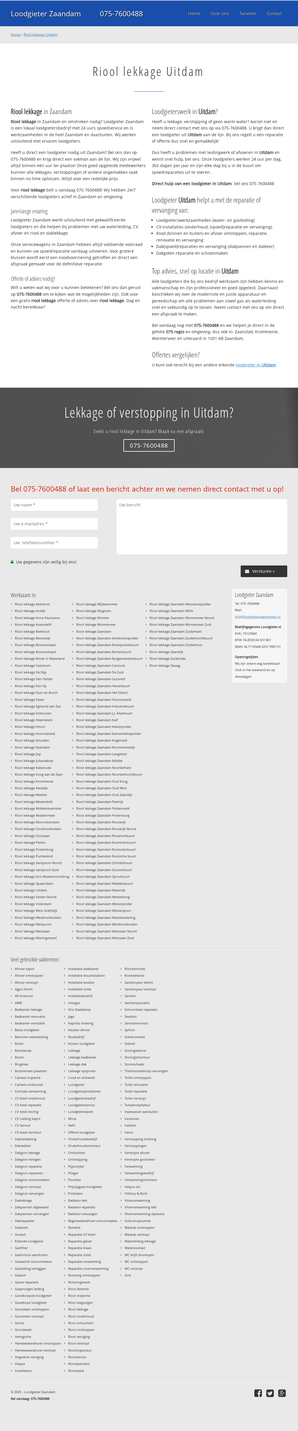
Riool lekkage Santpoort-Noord (38, 863)
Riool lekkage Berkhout (32, 631)
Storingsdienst (135, 1050)
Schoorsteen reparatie (141, 1009)
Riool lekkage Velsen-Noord (35, 897)
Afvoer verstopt (26, 982)
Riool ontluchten (80, 1323)
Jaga (71, 1016)
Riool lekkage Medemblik (34, 801)
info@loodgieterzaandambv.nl (258, 616)
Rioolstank (76, 1370)
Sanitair (130, 996)
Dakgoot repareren (29, 1173)
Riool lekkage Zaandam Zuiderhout (176, 645)
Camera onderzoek (29, 1084)
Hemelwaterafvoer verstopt (35, 1350)
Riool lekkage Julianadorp (34, 760)
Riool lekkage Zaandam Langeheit (101, 754)
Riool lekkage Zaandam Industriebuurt (105, 706)
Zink (128, 1275)
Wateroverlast (135, 1248)
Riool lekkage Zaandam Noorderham (103, 767)
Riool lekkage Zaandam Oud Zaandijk (104, 794)
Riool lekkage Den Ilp (31, 686)
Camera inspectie (27, 1077)
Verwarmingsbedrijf (139, 1173)
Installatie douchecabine (86, 975)
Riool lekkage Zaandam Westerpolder (104, 904)
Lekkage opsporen (82, 1071)
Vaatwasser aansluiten (141, 1111)
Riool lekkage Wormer (92, 618)
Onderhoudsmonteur (84, 1145)
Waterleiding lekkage (140, 1241)
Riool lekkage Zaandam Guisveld (100, 679)
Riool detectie (78, 1289)
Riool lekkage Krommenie (34, 781)
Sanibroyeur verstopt (140, 989)
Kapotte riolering (80, 1023)
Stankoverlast (135, 1037)
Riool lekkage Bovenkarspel (35, 652)
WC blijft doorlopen (139, 1255)
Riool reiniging (79, 1336)
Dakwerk (21, 1227)
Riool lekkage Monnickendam (37, 822)
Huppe (20, 1363)
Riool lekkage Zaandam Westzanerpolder (180, 604)
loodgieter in (256, 365)
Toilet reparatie (136, 1091)
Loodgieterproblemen (84, 1091)
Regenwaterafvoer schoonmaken (93, 1221)
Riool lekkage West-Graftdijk (36, 910)
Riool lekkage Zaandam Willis (171, 611)
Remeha (74, 1227)
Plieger (73, 1173)
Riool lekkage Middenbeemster (38, 808)
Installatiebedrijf (80, 996)
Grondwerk (23, 1329)
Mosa (72, 1118)
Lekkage (74, 1050)
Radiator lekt (77, 1200)
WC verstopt (134, 1268)
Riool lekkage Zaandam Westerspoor (103, 910)
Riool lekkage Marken (31, 794)
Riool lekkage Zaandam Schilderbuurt (104, 863)
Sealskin (131, 1016)
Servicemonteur (136, 1023)
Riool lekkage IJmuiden (32, 740)
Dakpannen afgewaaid (32, 1207)
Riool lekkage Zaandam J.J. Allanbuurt (104, 713)
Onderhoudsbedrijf (82, 1139)
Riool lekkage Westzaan (32, 931)
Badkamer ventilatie (30, 1023)
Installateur (23, 1370)
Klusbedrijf (76, 1037)
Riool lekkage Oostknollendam (38, 829)
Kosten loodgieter (81, 1043)
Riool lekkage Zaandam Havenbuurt (103, 686)
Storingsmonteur (137, 1057)
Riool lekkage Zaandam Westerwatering (105, 917)
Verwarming (134, 1166)
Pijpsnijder (76, 1166)
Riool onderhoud (81, 1316)
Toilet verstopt (135, 1098)
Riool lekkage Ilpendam (32, 747)
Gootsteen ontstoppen (32, 1309)
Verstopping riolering (140, 1139)
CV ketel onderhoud (30, 1098)
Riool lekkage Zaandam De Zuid (100, 672)
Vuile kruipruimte (138, 1221)
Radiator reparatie (81, 1207)
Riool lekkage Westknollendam (38, 917)
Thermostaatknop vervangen (146, 1071)
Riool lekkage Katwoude (33, 767)
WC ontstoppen (136, 1261)
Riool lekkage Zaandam (93, 631)
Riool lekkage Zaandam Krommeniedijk (105, 747)
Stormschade (134, 1064)
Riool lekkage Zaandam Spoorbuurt (103, 876)
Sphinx (130, 1030)
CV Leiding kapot (27, 1118)
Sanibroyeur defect (139, 982)
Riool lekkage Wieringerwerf (36, 938)
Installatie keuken (81, 982)
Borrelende (23, 1050)
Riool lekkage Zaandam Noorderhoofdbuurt (109, 774)
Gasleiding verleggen (30, 1268)
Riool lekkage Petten (30, 842)
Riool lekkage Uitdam (41, 34)
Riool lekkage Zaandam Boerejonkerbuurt (107, 645)
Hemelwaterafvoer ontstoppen (38, 1343)
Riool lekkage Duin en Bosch (36, 692)
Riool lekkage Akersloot (32, 604)
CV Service (22, 1125)
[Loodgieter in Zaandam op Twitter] (270, 1393)
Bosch (19, 1057)
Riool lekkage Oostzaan (32, 836)
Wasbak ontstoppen (140, 1227)
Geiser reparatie (26, 1282)
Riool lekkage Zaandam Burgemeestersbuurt (109, 658)
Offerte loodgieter (81, 1132)
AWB (18, 1003)
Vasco (129, 1132)
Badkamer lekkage (28, 1009)
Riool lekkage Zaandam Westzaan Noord (106, 931)
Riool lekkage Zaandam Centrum (100, 665)
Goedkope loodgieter (31, 1302)
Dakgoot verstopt (28, 1186)
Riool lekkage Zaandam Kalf (97, 720)
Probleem (75, 1193)
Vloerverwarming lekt (141, 1207)
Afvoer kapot (24, 969)
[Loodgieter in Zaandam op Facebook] (258, 1393)
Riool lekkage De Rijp (31, 672)
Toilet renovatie (136, 1084)
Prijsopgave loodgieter (85, 1186)
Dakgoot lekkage (27, 1152)
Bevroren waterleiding (31, 1037)
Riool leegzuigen (80, 1302)
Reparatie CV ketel (81, 1234)
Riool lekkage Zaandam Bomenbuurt (103, 652)
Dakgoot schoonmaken (32, 1180)
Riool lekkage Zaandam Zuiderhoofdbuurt (181, 638)
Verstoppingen (136, 1145)
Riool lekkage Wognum (93, 611)
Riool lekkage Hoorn (30, 726)
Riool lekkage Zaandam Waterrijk (100, 890)
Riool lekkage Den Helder (34, 679)
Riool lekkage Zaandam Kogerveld (101, 740)
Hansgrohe (23, 1336)
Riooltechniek (135, 969)
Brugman (22, 1064)
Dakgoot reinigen (28, 1159)
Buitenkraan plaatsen (31, 1071)
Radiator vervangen (82, 1214)
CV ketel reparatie (28, 1105)
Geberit (20, 1275)
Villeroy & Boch (136, 1193)
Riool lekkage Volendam (33, 904)
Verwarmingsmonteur (141, 1180)
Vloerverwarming (137, 1200)
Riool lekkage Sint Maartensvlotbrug (42, 876)
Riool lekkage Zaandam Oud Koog (101, 781)
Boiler (19, 1043)
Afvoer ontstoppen (29, 975)
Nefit (71, 1125)
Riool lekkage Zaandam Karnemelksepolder (108, 733)
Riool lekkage (78, 1309)
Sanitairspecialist (137, 1003)
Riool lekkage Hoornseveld (35, 733)
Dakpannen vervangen (32, 1214)
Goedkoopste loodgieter (33, 1295)
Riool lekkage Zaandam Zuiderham (176, 631)
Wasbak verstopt (137, 1234)
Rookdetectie (134, 975)
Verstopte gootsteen (140, 1159)
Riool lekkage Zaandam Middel (99, 760)
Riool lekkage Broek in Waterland (40, 658)
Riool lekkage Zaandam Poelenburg (103, 815)
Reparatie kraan (80, 1248)
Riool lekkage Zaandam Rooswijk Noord (106, 829)
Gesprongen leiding (29, 1289)
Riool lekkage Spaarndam (34, 883)
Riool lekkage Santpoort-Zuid (37, 870)
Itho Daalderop (79, 1009)
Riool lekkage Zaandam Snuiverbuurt (104, 870)
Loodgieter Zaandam (46, 13)
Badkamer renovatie (30, 1016)
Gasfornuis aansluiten (31, 1255)
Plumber (74, 1180)
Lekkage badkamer (82, 1057)
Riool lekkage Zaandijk (166, 652)
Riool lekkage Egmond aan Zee (38, 706)
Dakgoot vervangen (29, 1193)
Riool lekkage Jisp (28, 754)
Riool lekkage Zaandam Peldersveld (103, 808)
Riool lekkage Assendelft (33, 624)
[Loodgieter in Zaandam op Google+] (282, 1393)
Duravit (20, 1234)
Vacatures (132, 1118)
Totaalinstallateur (137, 1105)
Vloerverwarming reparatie (144, 1214)
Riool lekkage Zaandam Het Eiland (101, 692)
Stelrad (130, 1043)
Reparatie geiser (80, 1241)
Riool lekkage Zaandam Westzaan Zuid (105, 938)
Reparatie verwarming (84, 1261)
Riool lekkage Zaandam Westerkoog (103, 897)
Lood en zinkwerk (81, 1077)
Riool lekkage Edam (29, 699)
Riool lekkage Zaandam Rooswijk (101, 822)
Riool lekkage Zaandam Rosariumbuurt (105, 836)
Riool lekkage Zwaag (165, 665)
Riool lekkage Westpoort (33, 924)
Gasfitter (21, 1248)
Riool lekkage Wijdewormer (96, 604)
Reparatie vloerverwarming (88, 1268)
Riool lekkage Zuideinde (168, 658)
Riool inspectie (79, 1295)
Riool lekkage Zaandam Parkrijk (99, 801)
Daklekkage (23, 1200)
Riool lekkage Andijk (30, 611)
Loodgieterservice (81, 1105)
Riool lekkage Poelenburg (34, 849)
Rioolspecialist (79, 1363)
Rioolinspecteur (80, 1350)
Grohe (19, 1323)
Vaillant (130, 1125)
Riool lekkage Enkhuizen (33, 713)
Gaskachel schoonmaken (33, 1261)
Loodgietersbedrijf (82, 1098)
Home (16, 34)
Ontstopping (77, 1159)
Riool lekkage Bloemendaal (35, 645)
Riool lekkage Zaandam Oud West (101, 788)
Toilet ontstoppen (138, 1077)
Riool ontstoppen (81, 1329)
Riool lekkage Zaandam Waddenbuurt (104, 883)
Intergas (74, 1003)
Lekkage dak (77, 1064)
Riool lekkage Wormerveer (96, 624)
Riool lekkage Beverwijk (32, 638)
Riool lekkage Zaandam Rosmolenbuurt (106, 842)
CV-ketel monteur (28, 1132)
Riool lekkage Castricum (33, 665)
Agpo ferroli (24, 989)
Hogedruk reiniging (29, 1357)
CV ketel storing (26, 1111)
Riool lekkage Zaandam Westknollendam (106, 924)
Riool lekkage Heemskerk (33, 720)
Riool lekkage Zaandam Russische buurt (106, 856)
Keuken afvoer (79, 1030)
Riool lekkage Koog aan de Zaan (39, 774)
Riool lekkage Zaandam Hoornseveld (103, 699)
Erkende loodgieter (29, 1241)
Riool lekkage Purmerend (34, 856)
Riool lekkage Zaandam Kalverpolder (103, 726)
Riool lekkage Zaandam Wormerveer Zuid (180, 624)
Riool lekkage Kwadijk (31, 788)
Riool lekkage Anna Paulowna (37, 618)
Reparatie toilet (79, 1255)
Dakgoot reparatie (28, 1166)
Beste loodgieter (27, 1030)
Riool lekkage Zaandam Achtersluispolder (107, 638)
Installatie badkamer (83, 969)
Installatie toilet (79, 989)
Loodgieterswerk (80, 1111)
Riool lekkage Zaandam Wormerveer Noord (182, 618)
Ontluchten (76, 1152)
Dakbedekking (25, 1139)
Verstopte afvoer (137, 1152)
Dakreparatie (24, 1221)
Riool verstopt (78, 1343)
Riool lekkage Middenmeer (35, 815)
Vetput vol (132, 1186)
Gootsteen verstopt (29, 1316)
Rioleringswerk (79, 1282)
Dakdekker (23, 1145)
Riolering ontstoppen (84, 1275)
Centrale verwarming (30, 1091)
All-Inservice (24, 996)
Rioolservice (77, 1357)
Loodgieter (76, 1084)
